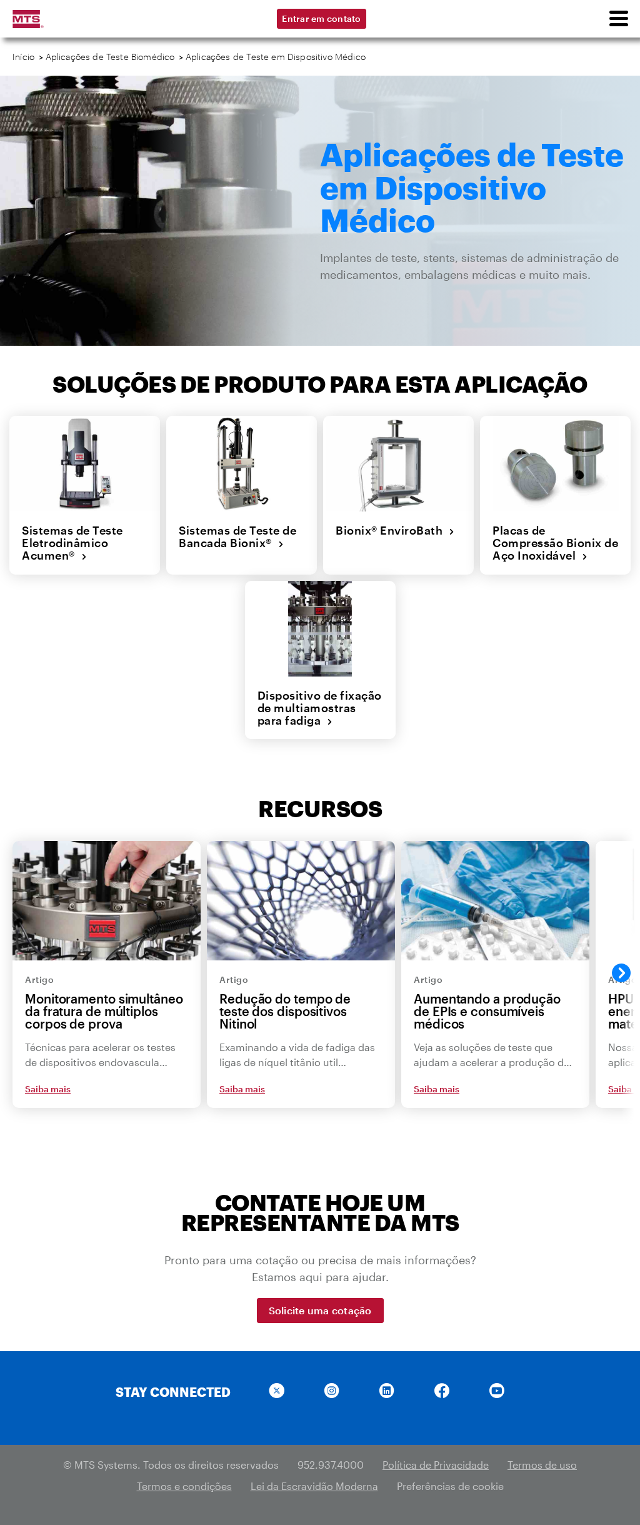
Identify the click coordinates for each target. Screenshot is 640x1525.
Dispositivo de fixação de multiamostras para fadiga (320, 708)
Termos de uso (542, 1465)
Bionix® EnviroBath (392, 530)
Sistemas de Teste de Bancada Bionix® (237, 537)
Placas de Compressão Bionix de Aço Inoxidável (555, 543)
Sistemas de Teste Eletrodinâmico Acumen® (72, 543)
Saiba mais (48, 1089)
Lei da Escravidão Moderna (314, 1486)
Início (23, 56)
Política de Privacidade (435, 1465)
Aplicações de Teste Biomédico (110, 56)
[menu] (618, 19)
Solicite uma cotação (320, 1310)
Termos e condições (184, 1486)
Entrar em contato (321, 18)
